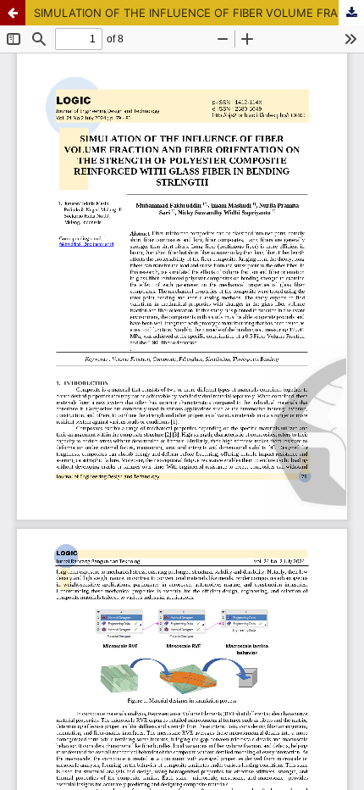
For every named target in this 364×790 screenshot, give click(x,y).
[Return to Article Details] (12, 12)
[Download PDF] (351, 12)
